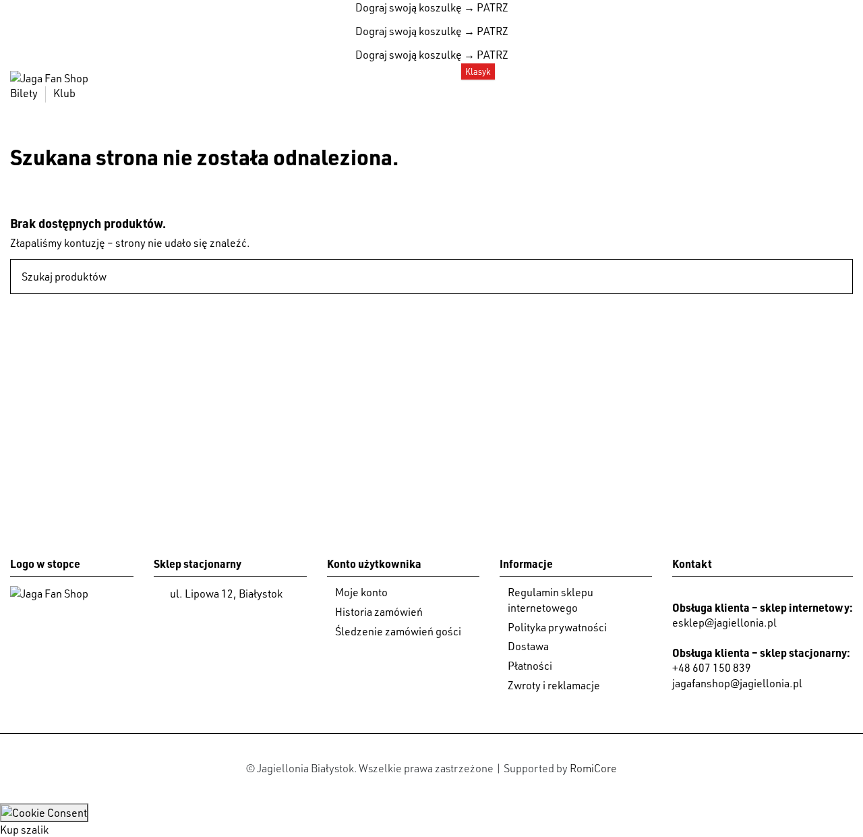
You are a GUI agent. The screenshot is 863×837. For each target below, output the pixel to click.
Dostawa (528, 646)
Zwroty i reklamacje (554, 685)
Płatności (530, 665)
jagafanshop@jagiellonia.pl (737, 683)
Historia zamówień (379, 611)
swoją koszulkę (408, 7)
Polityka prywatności (557, 627)
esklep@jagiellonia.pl (724, 622)
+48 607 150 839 (711, 667)
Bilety (25, 93)
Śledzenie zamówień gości (398, 631)
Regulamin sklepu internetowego (550, 599)
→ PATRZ (485, 7)
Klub (64, 93)
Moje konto (361, 592)
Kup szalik (24, 829)
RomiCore (593, 768)
